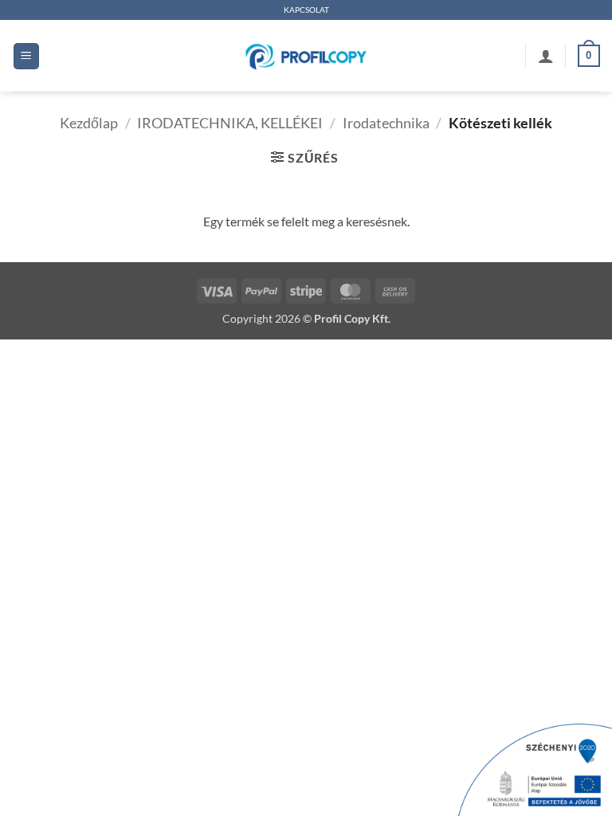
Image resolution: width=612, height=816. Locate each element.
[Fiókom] (546, 55)
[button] (26, 56)
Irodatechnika (386, 122)
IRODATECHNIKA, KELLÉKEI (230, 122)
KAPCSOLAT (306, 10)
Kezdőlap (89, 122)
